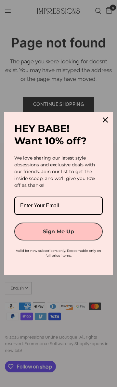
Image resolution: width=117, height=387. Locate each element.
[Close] (105, 120)
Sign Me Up (58, 231)
